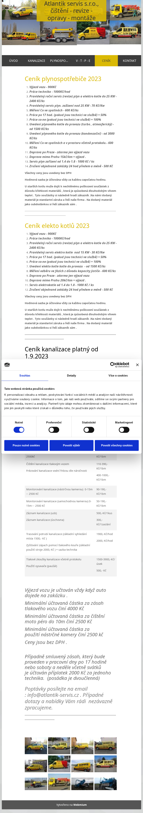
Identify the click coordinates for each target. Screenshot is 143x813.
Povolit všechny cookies (117, 445)
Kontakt (129, 61)
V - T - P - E (83, 61)
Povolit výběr (71, 445)
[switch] (54, 430)
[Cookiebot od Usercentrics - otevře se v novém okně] (113, 365)
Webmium (80, 804)
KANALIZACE (36, 61)
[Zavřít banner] (137, 364)
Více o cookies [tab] (118, 375)
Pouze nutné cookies (26, 445)
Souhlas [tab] (24, 375)
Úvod (13, 61)
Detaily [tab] (71, 375)
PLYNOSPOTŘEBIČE (61, 61)
